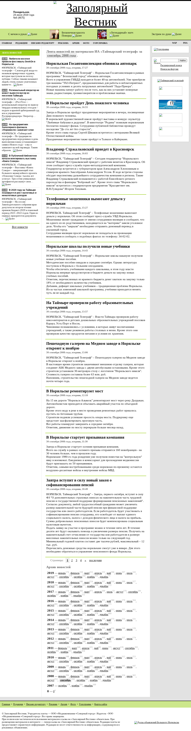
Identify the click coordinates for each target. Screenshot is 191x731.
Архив (63, 704)
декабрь (104, 576)
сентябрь (64, 576)
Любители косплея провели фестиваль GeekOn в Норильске (18, 61)
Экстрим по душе (161, 34)
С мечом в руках (18, 34)
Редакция (18, 704)
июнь (119, 573)
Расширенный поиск (171, 65)
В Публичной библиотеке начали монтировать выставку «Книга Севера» (19, 158)
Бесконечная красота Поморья (73, 34)
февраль (75, 573)
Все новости (20, 227)
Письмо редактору (36, 704)
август (50, 576)
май (109, 573)
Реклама (53, 704)
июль (129, 573)
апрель (98, 573)
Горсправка (85, 704)
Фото (73, 704)
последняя (95, 560)
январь (62, 573)
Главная (6, 704)
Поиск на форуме (169, 69)
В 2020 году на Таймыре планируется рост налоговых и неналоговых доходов (19, 193)
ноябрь (91, 576)
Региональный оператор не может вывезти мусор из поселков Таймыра (20, 93)
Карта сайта (100, 704)
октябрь (78, 576)
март (87, 573)
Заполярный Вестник (15, 713)
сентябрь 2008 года (61, 55)
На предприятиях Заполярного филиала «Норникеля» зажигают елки (18, 127)
